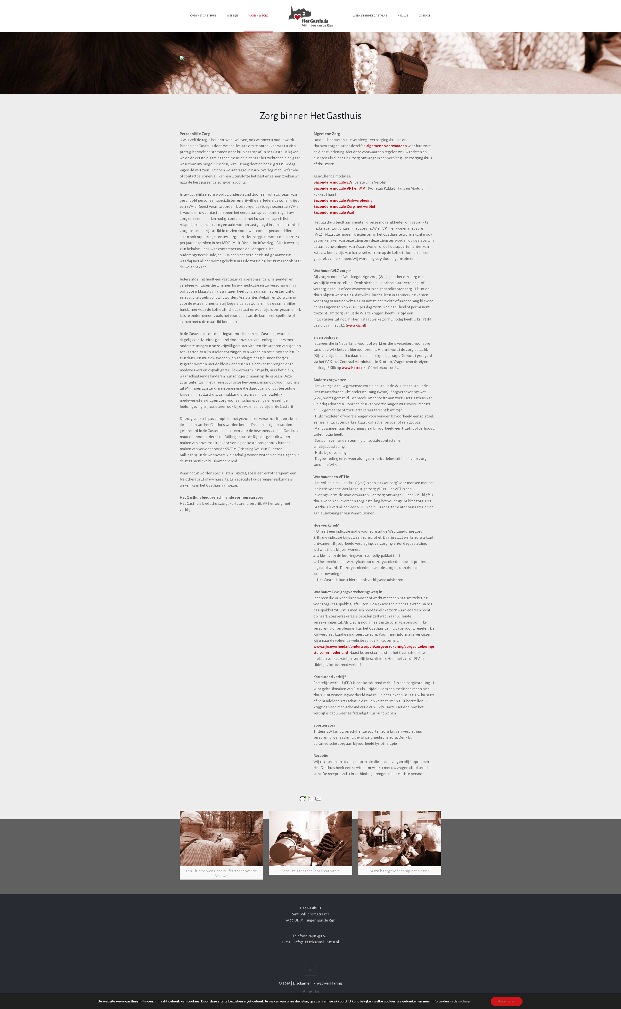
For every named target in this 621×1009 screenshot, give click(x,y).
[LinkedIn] (317, 992)
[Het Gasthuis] (310, 16)
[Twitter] (310, 992)
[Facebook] (304, 992)
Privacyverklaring (327, 983)
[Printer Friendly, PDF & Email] (310, 798)
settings (464, 1001)
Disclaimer (302, 983)
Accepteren (506, 1001)
